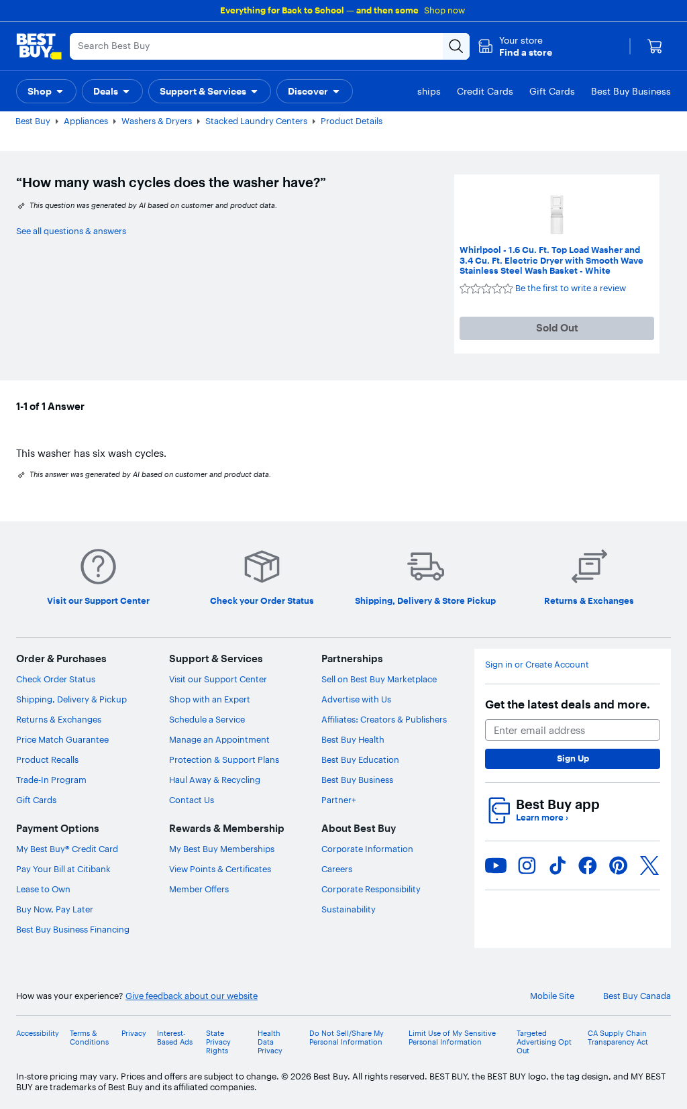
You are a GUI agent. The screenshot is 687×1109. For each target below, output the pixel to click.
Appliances (86, 120)
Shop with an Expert (209, 699)
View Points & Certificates (220, 868)
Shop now (444, 10)
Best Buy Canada (637, 996)
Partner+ (338, 799)
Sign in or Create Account (537, 664)
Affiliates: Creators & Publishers (384, 719)
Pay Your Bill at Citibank (63, 868)
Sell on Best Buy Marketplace (379, 679)
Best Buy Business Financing (72, 929)
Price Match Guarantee (62, 739)
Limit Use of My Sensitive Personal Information (452, 1038)
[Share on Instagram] (526, 865)
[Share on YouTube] (496, 865)
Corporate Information (367, 848)
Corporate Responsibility (371, 889)
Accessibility (37, 1033)
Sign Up (573, 758)
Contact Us (191, 799)
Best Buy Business (357, 779)
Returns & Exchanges (58, 719)
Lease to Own (43, 889)
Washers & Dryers (156, 120)
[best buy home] (39, 46)
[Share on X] (649, 865)
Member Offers (199, 889)
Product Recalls (47, 759)
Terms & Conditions (89, 1038)
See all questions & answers (71, 230)
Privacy (133, 1033)
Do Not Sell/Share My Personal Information (346, 1038)
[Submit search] (456, 46)
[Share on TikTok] (557, 865)
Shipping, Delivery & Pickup (71, 699)
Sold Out (557, 327)
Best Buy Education (360, 759)
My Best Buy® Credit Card (67, 848)
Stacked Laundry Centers (256, 120)
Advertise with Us (356, 699)
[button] (515, 46)
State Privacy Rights (218, 1042)
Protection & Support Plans (224, 759)
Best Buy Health (352, 739)
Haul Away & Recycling (214, 779)
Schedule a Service (207, 719)
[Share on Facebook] (587, 865)
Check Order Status (55, 679)
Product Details (351, 120)
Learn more (542, 817)
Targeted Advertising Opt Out (544, 1042)
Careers (336, 868)
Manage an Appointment (219, 739)
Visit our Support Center (218, 679)
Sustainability (348, 909)
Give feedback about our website (191, 996)
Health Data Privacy (270, 1042)
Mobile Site (552, 996)
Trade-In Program (51, 779)
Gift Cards (36, 799)
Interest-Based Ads (175, 1038)
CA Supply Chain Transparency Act (618, 1038)
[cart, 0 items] (655, 46)
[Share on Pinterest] (618, 865)
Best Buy (32, 120)
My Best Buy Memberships (221, 848)
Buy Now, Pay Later (54, 909)
